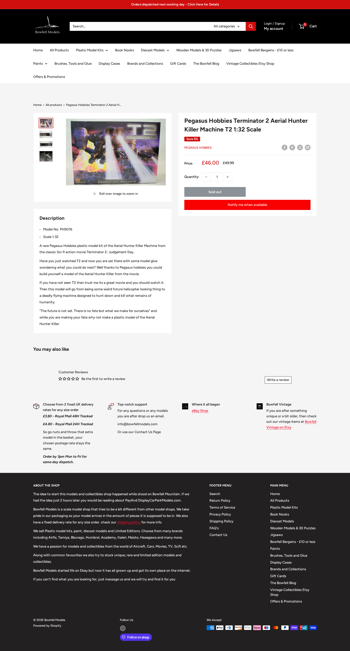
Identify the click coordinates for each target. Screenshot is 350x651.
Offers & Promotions (49, 77)
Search (214, 494)
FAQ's (214, 528)
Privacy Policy (220, 514)
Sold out (215, 192)
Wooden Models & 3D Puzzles (199, 50)
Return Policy (219, 500)
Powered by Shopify (47, 625)
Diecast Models (153, 50)
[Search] (251, 26)
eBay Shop (200, 411)
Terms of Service (222, 507)
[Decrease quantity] (206, 177)
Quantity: (191, 177)
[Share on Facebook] (284, 147)
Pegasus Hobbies (198, 148)
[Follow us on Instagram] (123, 628)
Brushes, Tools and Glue (73, 63)
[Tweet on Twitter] (300, 147)
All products (54, 105)
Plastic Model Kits (90, 50)
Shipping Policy (221, 521)
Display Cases (109, 63)
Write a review (278, 380)
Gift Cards (178, 63)
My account (273, 28)
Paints (38, 63)
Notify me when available (247, 205)
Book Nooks (124, 50)
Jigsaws (235, 50)
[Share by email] (308, 147)
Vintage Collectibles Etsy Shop (250, 63)
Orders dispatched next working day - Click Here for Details (175, 4)
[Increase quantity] (227, 177)
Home (38, 50)
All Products (59, 50)
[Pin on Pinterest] (292, 147)
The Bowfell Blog (206, 63)
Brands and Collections (145, 63)
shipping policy (129, 522)
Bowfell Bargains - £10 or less (270, 50)
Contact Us (218, 535)
